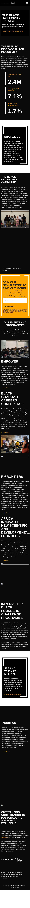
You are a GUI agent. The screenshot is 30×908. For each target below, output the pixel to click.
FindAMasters (5, 837)
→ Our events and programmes (12, 31)
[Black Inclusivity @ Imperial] (8, 3)
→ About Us (5, 751)
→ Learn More (5, 388)
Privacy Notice (9, 312)
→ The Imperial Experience (12, 694)
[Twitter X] (25, 865)
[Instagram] (28, 865)
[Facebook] (23, 865)
